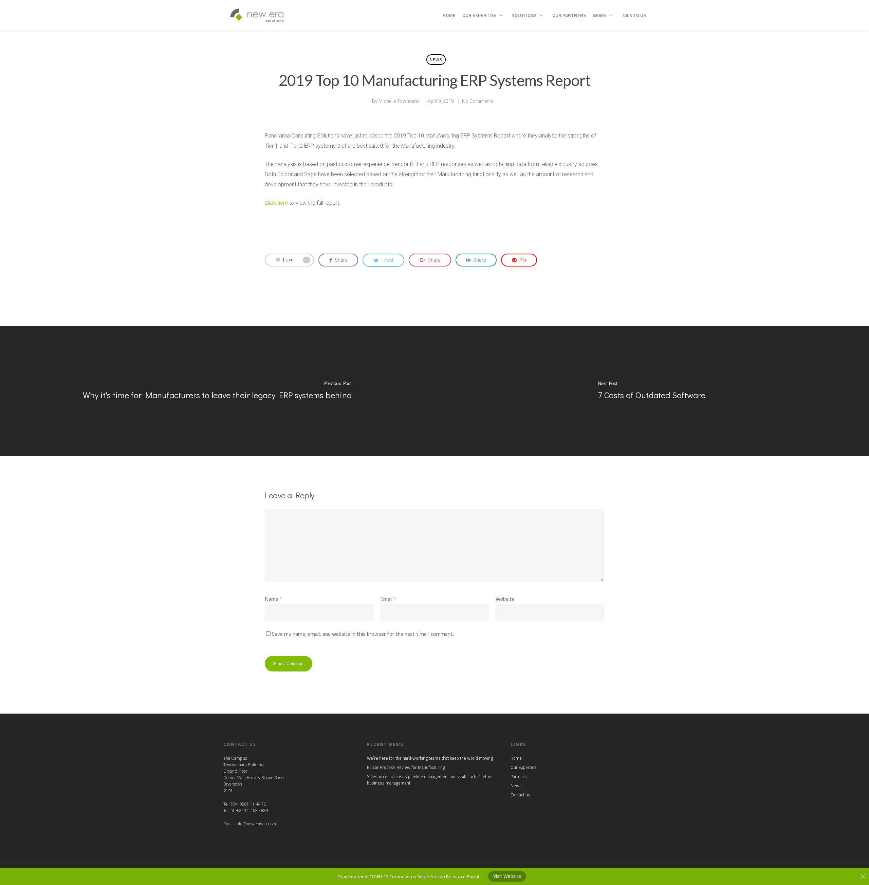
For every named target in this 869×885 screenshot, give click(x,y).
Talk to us (634, 15)
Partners (519, 776)
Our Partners (569, 15)
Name (273, 599)
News (599, 15)
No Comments (478, 101)
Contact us (520, 795)
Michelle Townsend (399, 101)
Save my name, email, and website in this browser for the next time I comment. (363, 634)
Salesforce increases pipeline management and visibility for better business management (429, 779)
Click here (276, 203)
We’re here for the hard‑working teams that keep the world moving (430, 758)
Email (388, 599)
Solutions (524, 15)
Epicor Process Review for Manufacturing (406, 767)
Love (295, 259)
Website (505, 599)
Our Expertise (479, 15)
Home (449, 15)
